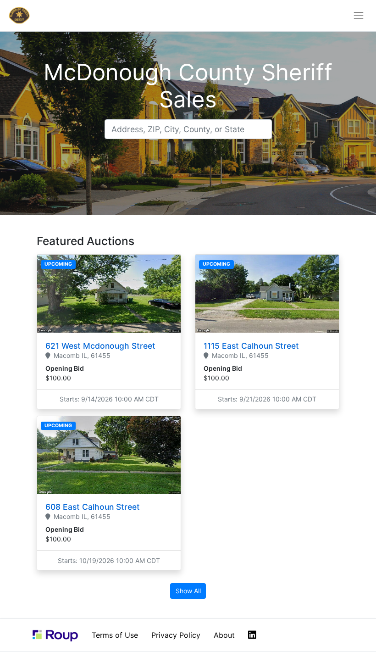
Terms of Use (115, 635)
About (224, 635)
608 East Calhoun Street (92, 507)
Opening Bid (64, 368)
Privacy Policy (175, 635)
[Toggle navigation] (359, 15)
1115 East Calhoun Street (251, 346)
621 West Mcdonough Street (100, 346)
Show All (188, 591)
